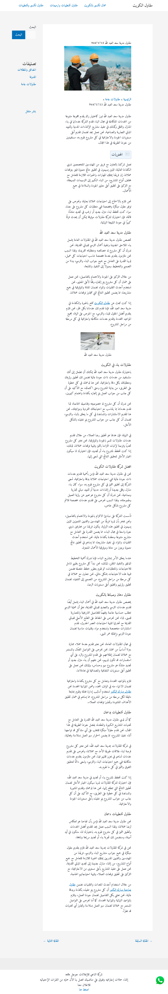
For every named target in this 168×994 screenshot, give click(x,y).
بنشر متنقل (30, 111)
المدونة (33, 77)
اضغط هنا (84, 989)
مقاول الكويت (143, 5)
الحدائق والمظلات (26, 70)
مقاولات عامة (28, 84)
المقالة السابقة (143, 941)
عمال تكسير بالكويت (95, 5)
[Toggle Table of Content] (126, 154)
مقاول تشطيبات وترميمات (64, 5)
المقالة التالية (51, 941)
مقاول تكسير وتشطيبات (31, 5)
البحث (32, 27)
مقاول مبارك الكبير (121, 692)
